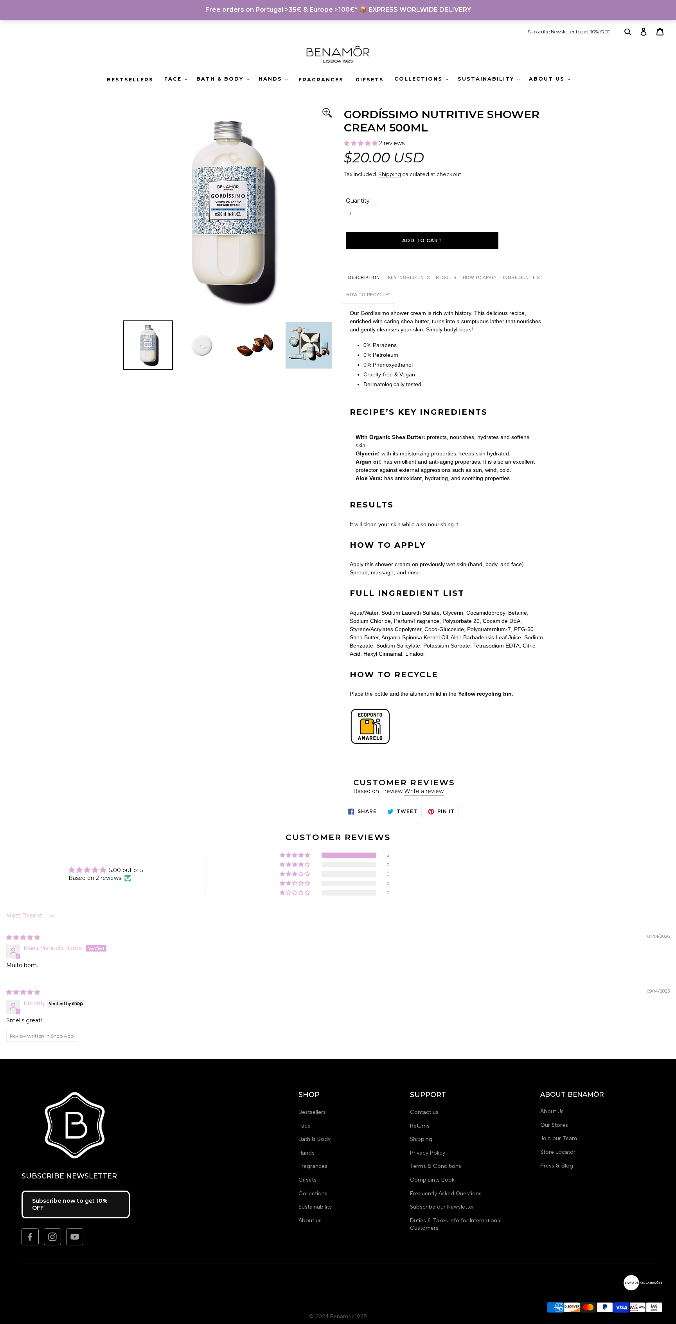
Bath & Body (314, 1139)
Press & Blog (556, 1165)
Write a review (424, 791)
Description (364, 277)
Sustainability (315, 1206)
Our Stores (554, 1125)
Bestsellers (312, 1112)
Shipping (389, 174)
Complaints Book (432, 1179)
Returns (420, 1126)
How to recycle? (368, 294)
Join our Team (558, 1138)
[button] (361, 143)
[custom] (30, 1236)
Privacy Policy (427, 1153)
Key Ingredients (409, 277)
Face (304, 1126)
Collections (312, 1193)
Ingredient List (523, 277)
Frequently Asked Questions (446, 1193)
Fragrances (312, 1166)
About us (310, 1220)
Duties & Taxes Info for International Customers (456, 1224)
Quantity (358, 200)
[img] (23, 937)
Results (446, 277)
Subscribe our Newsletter (442, 1206)
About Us (552, 1111)
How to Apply (480, 277)
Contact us (424, 1112)
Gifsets (307, 1179)
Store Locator (557, 1152)
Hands (306, 1153)
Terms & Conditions (435, 1166)
